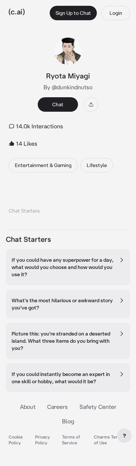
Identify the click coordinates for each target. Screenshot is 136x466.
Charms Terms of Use (109, 440)
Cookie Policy (16, 440)
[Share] (91, 104)
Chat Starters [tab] (24, 211)
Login (116, 13)
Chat (57, 104)
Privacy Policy (42, 440)
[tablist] (68, 202)
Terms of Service (71, 440)
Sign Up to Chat (73, 13)
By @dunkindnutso (68, 87)
